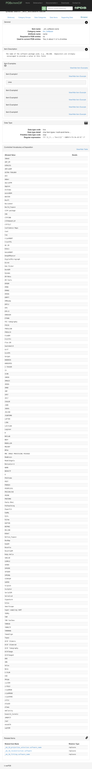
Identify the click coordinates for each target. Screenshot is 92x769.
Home (28, 3)
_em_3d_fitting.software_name (17, 754)
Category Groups (24, 17)
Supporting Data (67, 17)
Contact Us (76, 3)
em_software (48, 31)
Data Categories (40, 17)
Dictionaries (37, 3)
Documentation (51, 3)
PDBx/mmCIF (14, 3)
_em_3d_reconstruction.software (18, 751)
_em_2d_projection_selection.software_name (23, 747)
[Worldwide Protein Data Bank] (80, 7)
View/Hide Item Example (77, 76)
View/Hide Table (82, 149)
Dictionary (11, 17)
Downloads (65, 3)
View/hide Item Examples (79, 68)
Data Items (54, 17)
